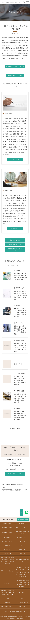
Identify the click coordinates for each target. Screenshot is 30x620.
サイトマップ (22, 606)
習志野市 (12, 428)
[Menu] (27, 2)
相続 (18, 428)
